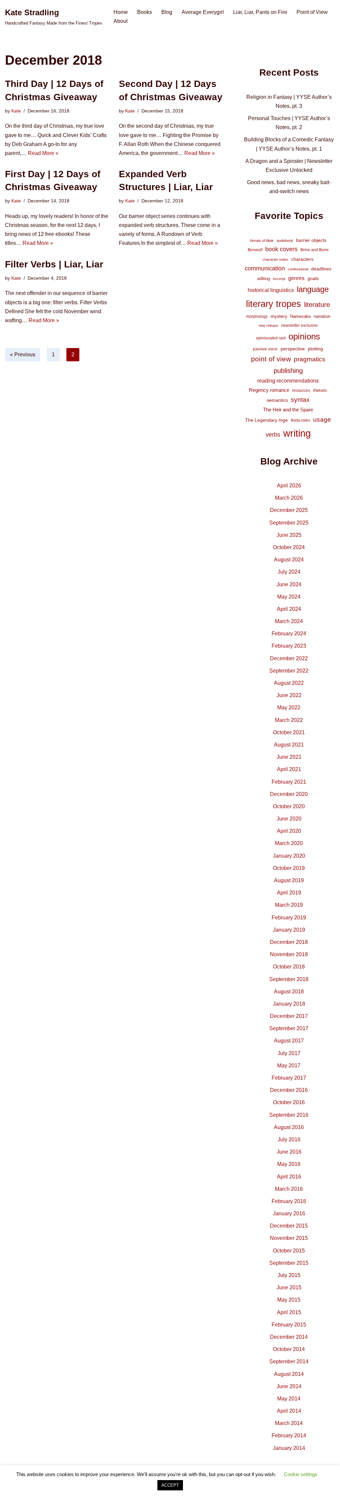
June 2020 (289, 818)
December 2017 (289, 1016)
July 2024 (289, 572)
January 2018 (289, 1004)
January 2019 (289, 930)
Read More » (43, 153)
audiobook (285, 241)
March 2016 (289, 1189)
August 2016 (289, 1127)
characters (302, 259)
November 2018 (289, 954)
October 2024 (289, 547)
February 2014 (289, 1435)
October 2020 (289, 806)
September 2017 (288, 1028)
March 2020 (289, 843)
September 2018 (288, 979)
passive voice (265, 349)
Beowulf (255, 250)
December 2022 (289, 658)
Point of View (312, 12)
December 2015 (289, 1226)
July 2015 (289, 1275)
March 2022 (289, 720)
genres (296, 278)
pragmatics (309, 359)
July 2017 (289, 1053)
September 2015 (288, 1263)
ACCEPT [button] (170, 1485)
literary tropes (273, 304)
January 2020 (289, 856)
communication (265, 268)
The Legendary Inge (266, 420)
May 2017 (288, 1065)
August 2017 (289, 1040)
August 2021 (289, 745)
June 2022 (289, 695)
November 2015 (289, 1238)
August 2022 (289, 683)
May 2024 (288, 597)
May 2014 (288, 1398)
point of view (271, 359)
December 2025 (289, 510)
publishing (288, 370)
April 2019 (289, 892)
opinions (304, 336)
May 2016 (288, 1164)
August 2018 (289, 991)
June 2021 (289, 757)
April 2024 (289, 609)
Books (144, 12)
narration (322, 316)
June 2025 (289, 535)
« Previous (22, 354)
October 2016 (289, 1102)
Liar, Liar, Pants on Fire (260, 12)
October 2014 (289, 1349)
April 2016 (289, 1176)
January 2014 (289, 1448)
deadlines (321, 268)
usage (322, 419)
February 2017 (289, 1078)
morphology (257, 316)
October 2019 (289, 868)
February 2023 (289, 646)
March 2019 (289, 905)
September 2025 (288, 523)
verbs (273, 434)
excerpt (279, 279)
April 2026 (289, 485)
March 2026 (289, 498)
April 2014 (289, 1411)
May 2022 (288, 707)
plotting (315, 348)
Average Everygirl (203, 12)
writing (297, 433)
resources (301, 390)
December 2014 (289, 1337)
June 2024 (289, 584)
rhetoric (320, 390)
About (121, 21)
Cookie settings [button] (300, 1474)
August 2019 (289, 880)
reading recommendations (288, 381)
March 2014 (289, 1423)
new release (268, 325)
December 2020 (289, 794)
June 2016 (289, 1152)
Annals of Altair (262, 241)
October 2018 (289, 966)
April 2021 (289, 769)
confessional (298, 269)
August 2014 (289, 1374)
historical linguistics (271, 290)
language (313, 289)
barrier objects (311, 240)
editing (263, 278)
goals (313, 278)
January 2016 (289, 1213)
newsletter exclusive (299, 325)
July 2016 (289, 1139)
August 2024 (289, 559)
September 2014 (288, 1361)
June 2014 (289, 1386)
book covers (281, 249)
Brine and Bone (314, 250)
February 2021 (289, 782)
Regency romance (269, 390)
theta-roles (300, 420)
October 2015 (289, 1250)
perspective (293, 348)
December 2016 (289, 1090)
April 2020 (289, 831)
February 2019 (289, 917)
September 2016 (288, 1115)
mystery (279, 316)
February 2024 (289, 633)
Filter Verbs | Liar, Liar (54, 264)
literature (317, 304)
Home (121, 12)
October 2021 (289, 732)
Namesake (300, 316)
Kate (16, 110)
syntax (300, 399)
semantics (277, 400)
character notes (275, 259)
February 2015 (289, 1324)
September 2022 (288, 671)
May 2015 (288, 1300)
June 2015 (289, 1287)
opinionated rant (271, 338)
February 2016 (289, 1201)
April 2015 (289, 1312)
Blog (166, 12)
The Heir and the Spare (288, 409)
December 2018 (289, 942)
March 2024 (289, 621)
